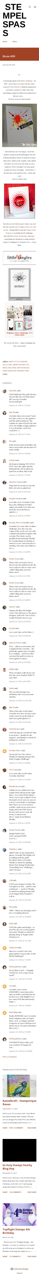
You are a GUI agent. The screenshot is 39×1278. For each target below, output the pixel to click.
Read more (32, 1128)
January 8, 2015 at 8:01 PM (19, 681)
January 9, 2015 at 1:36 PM (19, 763)
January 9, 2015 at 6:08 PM (20, 842)
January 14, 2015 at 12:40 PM (20, 1051)
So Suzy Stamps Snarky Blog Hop (17, 1166)
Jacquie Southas (15, 498)
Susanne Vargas (15, 482)
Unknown (13, 947)
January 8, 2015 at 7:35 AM (19, 405)
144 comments (15, 1192)
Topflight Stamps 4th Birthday (16, 1231)
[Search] (30, 4)
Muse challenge (27, 81)
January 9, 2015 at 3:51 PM (19, 823)
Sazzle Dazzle (14, 830)
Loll (10, 880)
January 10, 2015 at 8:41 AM (20, 900)
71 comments (14, 1256)
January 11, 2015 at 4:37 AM (20, 941)
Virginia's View (25, 242)
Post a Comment (10, 1057)
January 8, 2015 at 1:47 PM (19, 576)
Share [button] (5, 374)
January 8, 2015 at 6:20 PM (19, 662)
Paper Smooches (9, 371)
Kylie (11, 923)
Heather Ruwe (15, 750)
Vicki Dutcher (14, 729)
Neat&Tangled (23, 368)
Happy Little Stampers (18, 362)
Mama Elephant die (21, 365)
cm (10, 986)
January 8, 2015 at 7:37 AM (19, 434)
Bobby (11, 669)
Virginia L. (13, 849)
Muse (17, 343)
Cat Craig (13, 770)
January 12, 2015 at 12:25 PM (20, 979)
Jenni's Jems (14, 559)
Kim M (11, 412)
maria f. (12, 607)
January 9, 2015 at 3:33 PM (19, 779)
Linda (11, 688)
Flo (10, 441)
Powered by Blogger (20, 1269)
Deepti (12, 628)
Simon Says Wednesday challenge (22, 236)
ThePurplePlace (15, 967)
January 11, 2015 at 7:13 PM (20, 960)
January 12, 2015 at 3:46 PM (20, 1005)
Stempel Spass (15, 20)
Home (5, 41)
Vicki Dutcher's (15, 87)
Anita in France (15, 643)
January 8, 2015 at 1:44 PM (19, 552)
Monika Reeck (14, 786)
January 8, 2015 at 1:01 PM (19, 516)
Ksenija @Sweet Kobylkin (19, 522)
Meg (11, 907)
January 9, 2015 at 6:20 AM (20, 722)
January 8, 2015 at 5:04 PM (19, 621)
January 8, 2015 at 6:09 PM (20, 636)
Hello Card (7, 365)
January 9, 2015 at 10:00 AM (20, 744)
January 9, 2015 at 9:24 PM (20, 873)
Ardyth (12, 460)
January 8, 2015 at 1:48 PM (19, 600)
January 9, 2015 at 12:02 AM (20, 700)
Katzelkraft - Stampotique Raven (19, 1102)
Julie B (11, 707)
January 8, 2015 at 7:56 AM (19, 453)
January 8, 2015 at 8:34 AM (19, 492)
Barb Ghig (13, 1012)
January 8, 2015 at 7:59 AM (19, 475)
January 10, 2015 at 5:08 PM (20, 917)
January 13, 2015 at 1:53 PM (20, 1032)
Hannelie (12, 390)
